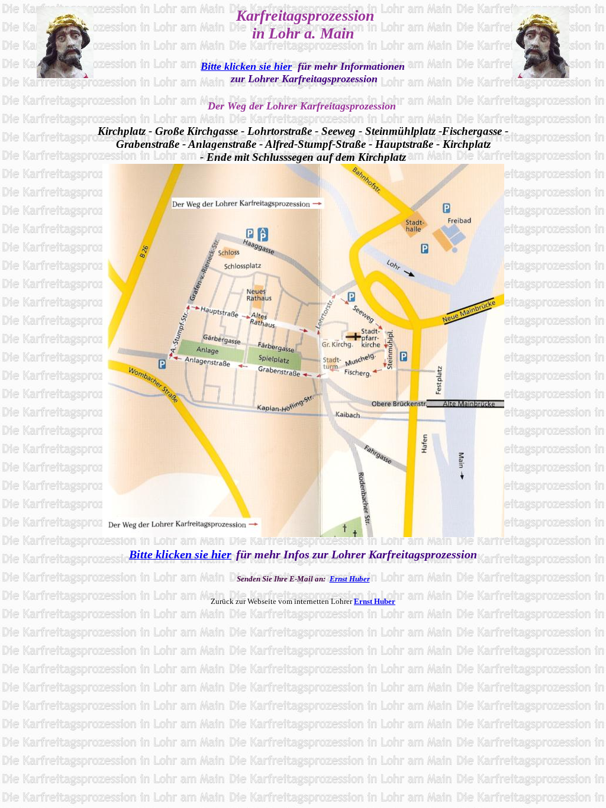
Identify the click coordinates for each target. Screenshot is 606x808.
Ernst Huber (350, 578)
